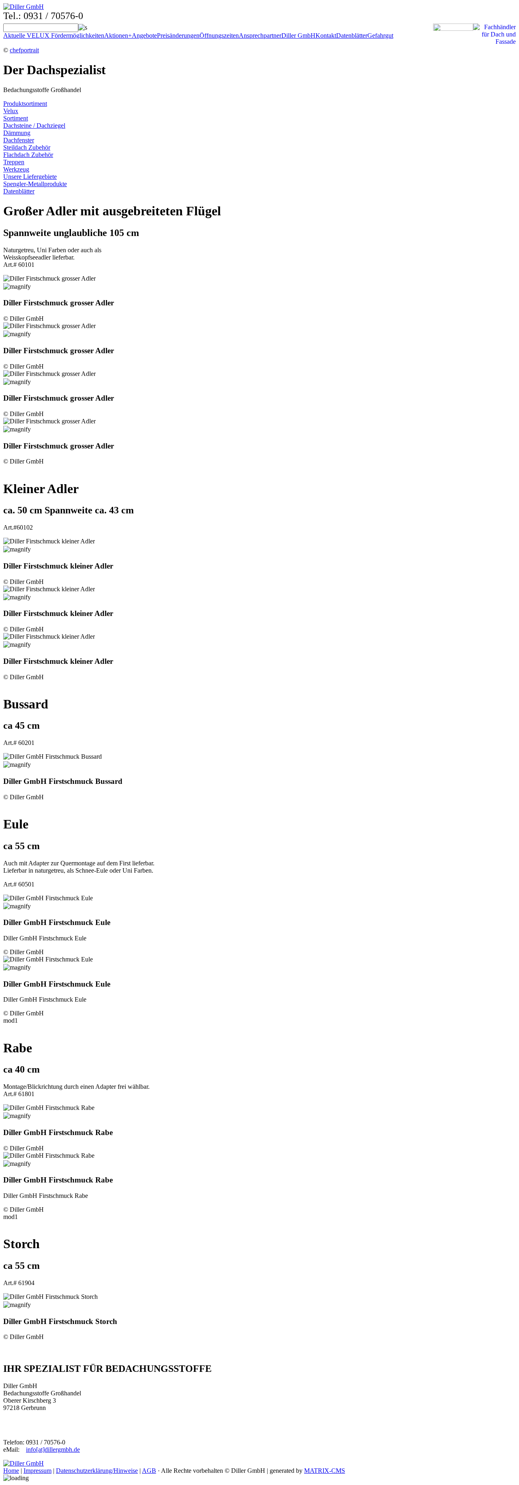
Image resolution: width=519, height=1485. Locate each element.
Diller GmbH (298, 35)
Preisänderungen (178, 35)
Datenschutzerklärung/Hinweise (97, 1470)
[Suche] (82, 27)
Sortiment (15, 118)
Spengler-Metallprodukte (35, 183)
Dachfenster (18, 140)
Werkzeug (16, 169)
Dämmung (16, 132)
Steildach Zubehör (26, 147)
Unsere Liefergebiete (30, 176)
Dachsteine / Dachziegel (34, 125)
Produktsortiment (25, 103)
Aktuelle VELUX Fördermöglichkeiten (53, 35)
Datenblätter (351, 35)
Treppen (13, 162)
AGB (149, 1470)
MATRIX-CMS (324, 1470)
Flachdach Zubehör (28, 154)
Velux (10, 110)
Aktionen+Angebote (130, 35)
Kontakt (325, 35)
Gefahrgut (380, 35)
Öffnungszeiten (219, 35)
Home (11, 1470)
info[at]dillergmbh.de (53, 1449)
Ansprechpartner (260, 35)
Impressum (37, 1470)
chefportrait (24, 50)
